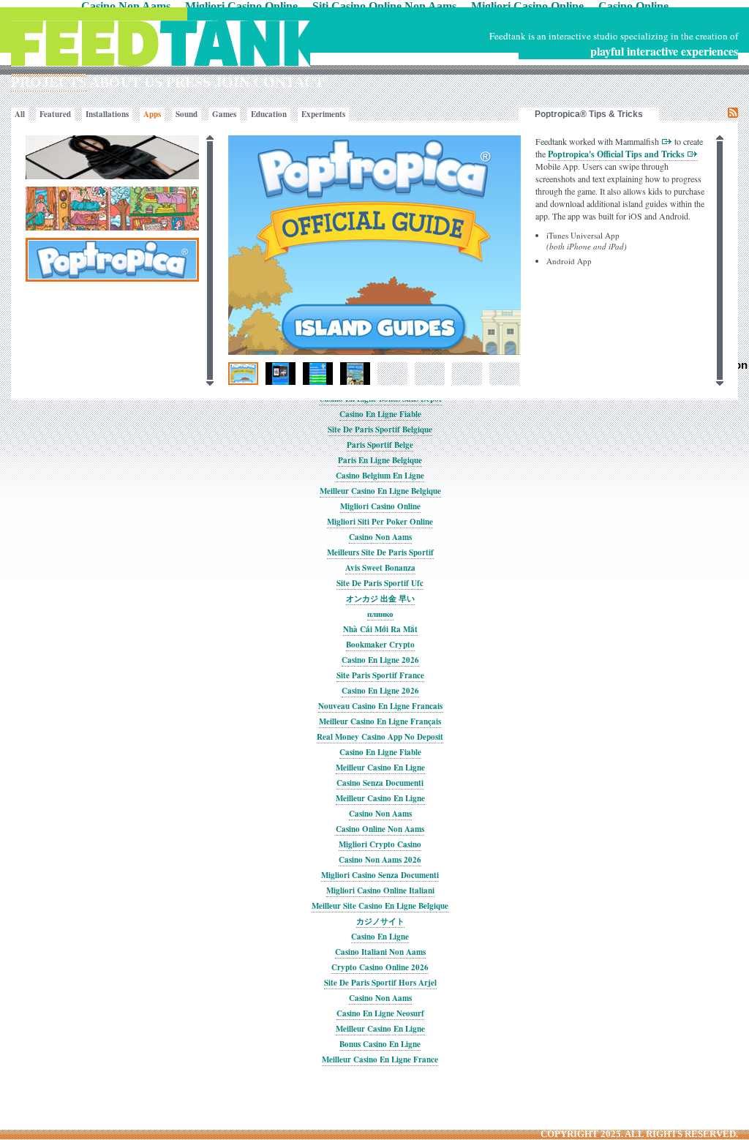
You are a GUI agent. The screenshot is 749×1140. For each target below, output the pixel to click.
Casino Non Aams (380, 537)
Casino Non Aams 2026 (380, 860)
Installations (107, 114)
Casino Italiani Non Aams (380, 952)
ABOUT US (125, 82)
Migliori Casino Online (380, 506)
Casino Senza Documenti (380, 783)
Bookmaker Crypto (380, 644)
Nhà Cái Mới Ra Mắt (380, 629)
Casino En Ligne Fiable (380, 414)
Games (224, 114)
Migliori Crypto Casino (380, 844)
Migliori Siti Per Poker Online (380, 522)
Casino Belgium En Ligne (380, 475)
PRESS (188, 82)
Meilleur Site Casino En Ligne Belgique (380, 906)
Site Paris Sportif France (380, 675)
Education (269, 114)
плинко (380, 614)
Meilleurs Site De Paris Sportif (380, 552)
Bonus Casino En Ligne (380, 1044)
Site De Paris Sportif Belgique (380, 429)
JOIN (231, 82)
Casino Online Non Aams (380, 829)
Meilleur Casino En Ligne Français (380, 721)
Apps (152, 114)
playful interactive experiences (664, 50)
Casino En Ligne (380, 936)
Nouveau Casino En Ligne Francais (380, 706)
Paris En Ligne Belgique (380, 460)
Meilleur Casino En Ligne (380, 767)
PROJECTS (48, 82)
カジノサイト (380, 921)
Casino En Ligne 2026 (380, 660)
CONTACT (288, 82)
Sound (186, 114)
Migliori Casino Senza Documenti (380, 875)
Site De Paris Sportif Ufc (380, 583)
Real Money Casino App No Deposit (380, 737)
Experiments (323, 114)
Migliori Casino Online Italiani (380, 890)
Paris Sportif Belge (380, 445)
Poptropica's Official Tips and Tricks (617, 154)
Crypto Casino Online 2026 (380, 967)
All (20, 114)
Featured (55, 114)
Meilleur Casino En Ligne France (380, 1059)
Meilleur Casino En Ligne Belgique (380, 491)
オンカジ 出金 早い (380, 598)
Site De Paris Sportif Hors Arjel (380, 983)
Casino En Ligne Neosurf (380, 1013)
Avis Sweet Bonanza (380, 568)
